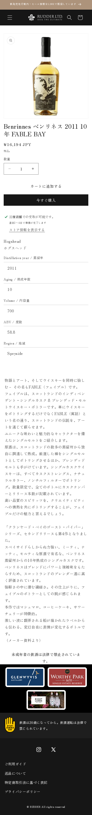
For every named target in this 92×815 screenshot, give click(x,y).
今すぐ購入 (46, 200)
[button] (9, 17)
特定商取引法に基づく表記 (26, 782)
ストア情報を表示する (27, 229)
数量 (7, 159)
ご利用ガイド (15, 763)
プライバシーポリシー (22, 791)
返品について (15, 773)
